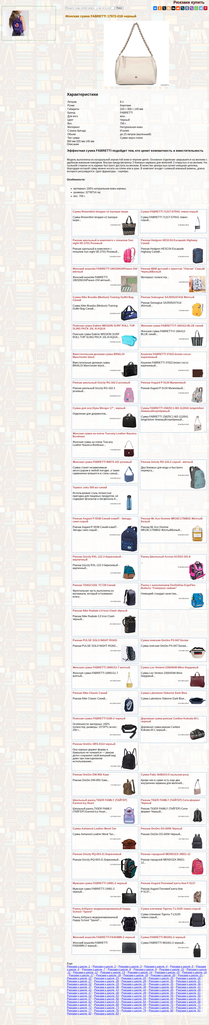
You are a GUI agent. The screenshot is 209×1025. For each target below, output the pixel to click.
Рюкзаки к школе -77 (79, 1010)
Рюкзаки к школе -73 (106, 1007)
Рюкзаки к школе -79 (133, 1010)
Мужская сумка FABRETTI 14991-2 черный (100, 883)
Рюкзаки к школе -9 (145, 969)
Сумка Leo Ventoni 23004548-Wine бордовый (169, 667)
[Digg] (173, 8)
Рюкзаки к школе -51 (188, 993)
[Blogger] (169, 8)
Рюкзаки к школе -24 (133, 978)
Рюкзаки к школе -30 (161, 981)
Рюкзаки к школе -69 (133, 1004)
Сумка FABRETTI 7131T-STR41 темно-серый (169, 211)
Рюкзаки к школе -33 (106, 984)
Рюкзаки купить (191, 2)
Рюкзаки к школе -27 (79, 981)
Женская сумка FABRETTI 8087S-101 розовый (102, 462)
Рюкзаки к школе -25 (161, 978)
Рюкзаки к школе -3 (130, 966)
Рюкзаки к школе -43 (106, 990)
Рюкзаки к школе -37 (79, 987)
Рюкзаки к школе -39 (133, 987)
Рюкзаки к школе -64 (133, 1001)
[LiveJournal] (183, 8)
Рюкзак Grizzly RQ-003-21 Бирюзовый (97, 854)
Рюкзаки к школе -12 (85, 972)
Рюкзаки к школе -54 (133, 996)
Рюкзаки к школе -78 (106, 1010)
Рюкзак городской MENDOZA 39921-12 (165, 854)
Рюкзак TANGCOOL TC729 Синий (94, 585)
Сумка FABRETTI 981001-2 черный (163, 937)
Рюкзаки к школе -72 (79, 1007)
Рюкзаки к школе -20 (163, 975)
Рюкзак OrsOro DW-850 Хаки (91, 774)
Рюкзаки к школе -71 (188, 1004)
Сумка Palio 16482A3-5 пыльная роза (165, 774)
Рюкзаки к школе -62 (79, 1001)
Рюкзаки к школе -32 (79, 984)
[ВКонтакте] (155, 8)
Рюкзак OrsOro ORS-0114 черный (94, 744)
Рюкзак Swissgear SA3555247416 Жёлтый (167, 297)
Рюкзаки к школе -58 (106, 999)
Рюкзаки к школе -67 (79, 1004)
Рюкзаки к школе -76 (188, 1007)
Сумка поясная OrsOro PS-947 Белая (164, 640)
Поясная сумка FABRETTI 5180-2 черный (99, 718)
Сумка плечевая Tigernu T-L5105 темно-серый (171, 908)
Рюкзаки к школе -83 (106, 1013)
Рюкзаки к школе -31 (188, 981)
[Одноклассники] (160, 8)
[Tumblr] (187, 8)
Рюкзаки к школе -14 (140, 972)
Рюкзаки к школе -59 (133, 999)
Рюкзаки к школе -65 (161, 1001)
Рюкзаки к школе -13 (112, 972)
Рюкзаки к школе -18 (108, 975)
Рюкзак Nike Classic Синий (90, 693)
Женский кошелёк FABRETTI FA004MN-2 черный (104, 937)
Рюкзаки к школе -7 (93, 969)
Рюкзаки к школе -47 (79, 993)
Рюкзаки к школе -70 (161, 1004)
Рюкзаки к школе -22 (79, 978)
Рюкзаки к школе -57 (79, 999)
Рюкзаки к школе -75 (161, 1007)
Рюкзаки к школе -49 (133, 993)
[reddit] (178, 8)
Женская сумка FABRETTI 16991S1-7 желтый (101, 667)
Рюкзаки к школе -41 (188, 987)
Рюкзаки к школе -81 (188, 1010)
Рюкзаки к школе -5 (181, 966)
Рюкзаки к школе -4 (156, 966)
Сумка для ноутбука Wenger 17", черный (99, 408)
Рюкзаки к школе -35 (161, 984)
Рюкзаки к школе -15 (167, 972)
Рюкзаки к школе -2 (104, 966)
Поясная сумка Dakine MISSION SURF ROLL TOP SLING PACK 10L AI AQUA (104, 327)
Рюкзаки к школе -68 (106, 1004)
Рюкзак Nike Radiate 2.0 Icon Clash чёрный (100, 610)
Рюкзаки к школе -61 (188, 999)
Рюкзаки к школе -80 (161, 1010)
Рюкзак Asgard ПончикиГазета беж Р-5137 (168, 883)
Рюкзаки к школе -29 (133, 981)
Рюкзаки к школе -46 (188, 990)
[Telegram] (201, 8)
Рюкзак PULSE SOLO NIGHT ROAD (95, 640)
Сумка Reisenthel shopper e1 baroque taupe (100, 211)
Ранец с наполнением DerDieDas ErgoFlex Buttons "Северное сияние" (168, 586)
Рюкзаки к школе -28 (106, 981)
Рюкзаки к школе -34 (133, 984)
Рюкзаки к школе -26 (188, 978)
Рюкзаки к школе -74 (133, 1007)
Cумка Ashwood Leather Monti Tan (94, 828)
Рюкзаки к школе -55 (161, 996)
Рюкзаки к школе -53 (106, 996)
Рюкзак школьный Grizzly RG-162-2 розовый (101, 382)
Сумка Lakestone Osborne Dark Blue (164, 693)
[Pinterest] (205, 8)
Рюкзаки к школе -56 (188, 996)
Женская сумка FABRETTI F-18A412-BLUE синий (172, 325)
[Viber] (192, 8)
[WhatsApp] (196, 8)
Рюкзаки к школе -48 (106, 993)
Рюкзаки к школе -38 (106, 987)
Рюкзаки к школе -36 (188, 984)
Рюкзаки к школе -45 (161, 990)
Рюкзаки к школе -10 (171, 969)
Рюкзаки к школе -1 (78, 966)
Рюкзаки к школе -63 (106, 1001)
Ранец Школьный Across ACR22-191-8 (165, 556)
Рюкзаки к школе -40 (161, 987)
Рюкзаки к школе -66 (188, 1001)
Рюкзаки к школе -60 (161, 999)
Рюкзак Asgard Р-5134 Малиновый (163, 382)
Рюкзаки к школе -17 (81, 975)
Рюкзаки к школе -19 (135, 975)
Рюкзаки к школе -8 (119, 969)
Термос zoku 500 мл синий (90, 487)
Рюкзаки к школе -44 (133, 990)
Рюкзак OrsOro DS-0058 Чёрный (161, 828)
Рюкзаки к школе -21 (190, 975)
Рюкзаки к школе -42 (79, 990)
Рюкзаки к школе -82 (79, 1013)
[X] (164, 8)
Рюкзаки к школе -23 (106, 978)
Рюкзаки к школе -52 (79, 996)
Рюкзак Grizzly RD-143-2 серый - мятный (167, 462)
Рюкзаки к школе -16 (194, 972)
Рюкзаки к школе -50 (161, 993)
